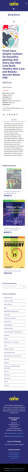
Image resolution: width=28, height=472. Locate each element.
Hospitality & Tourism (11, 342)
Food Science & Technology (13, 332)
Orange (6, 362)
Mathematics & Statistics (12, 356)
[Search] (23, 286)
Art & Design (8, 304)
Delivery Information (14, 452)
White (6, 382)
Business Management (11, 311)
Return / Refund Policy (14, 456)
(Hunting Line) (15, 433)
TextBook (7, 378)
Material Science (9, 352)
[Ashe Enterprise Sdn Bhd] (14, 3)
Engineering (8, 325)
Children (7, 314)
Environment (8, 328)
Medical (8, 110)
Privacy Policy (14, 458)
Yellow (6, 385)
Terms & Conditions (14, 454)
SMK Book (7, 375)
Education (7, 321)
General (6, 335)
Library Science (9, 349)
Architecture (8, 301)
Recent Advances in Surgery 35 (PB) (12, 270)
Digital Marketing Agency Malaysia (17, 470)
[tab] (14, 119)
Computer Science (10, 318)
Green (22, 108)
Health (4, 110)
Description (14, 119)
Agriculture (8, 297)
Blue (5, 308)
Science (6, 371)
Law (5, 345)
